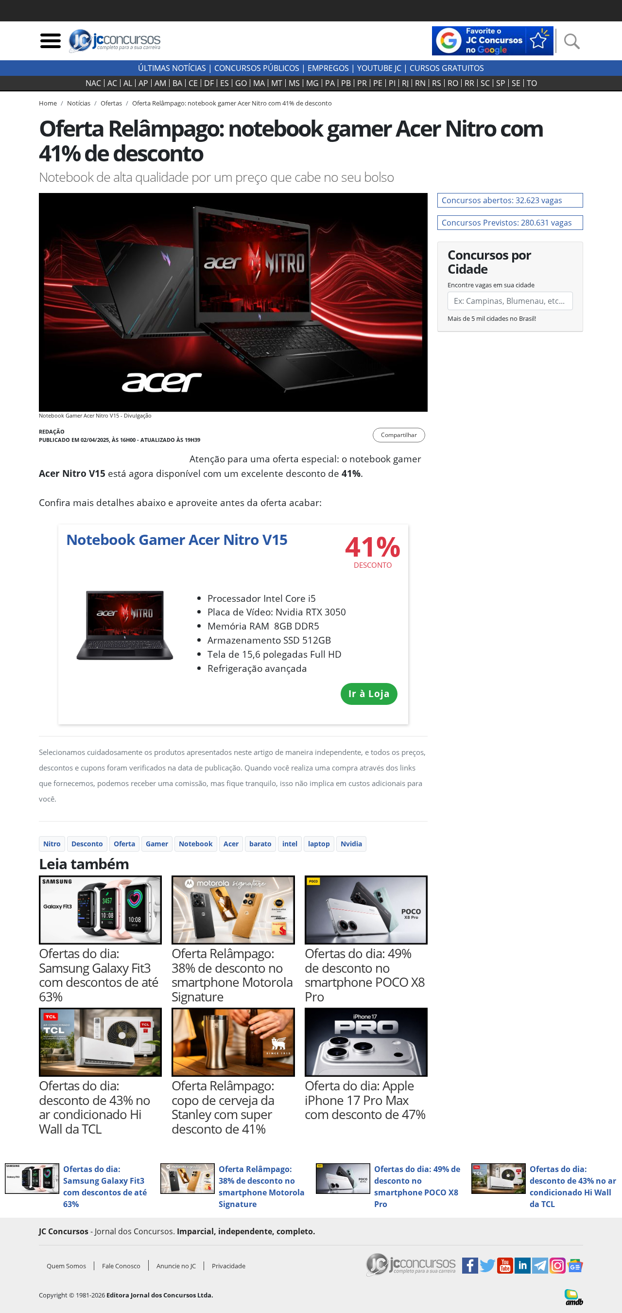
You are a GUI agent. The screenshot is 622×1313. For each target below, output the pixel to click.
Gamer (157, 843)
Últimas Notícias (172, 68)
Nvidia (351, 843)
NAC (93, 83)
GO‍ (241, 83)
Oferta (124, 843)
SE (516, 83)
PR (362, 83)
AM (160, 83)
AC (112, 83)
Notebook (196, 843)
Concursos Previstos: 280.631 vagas (507, 222)
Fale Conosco (121, 1265)
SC (485, 83)
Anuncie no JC (176, 1265)
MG (312, 83)
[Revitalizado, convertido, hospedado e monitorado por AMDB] (574, 1296)
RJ (405, 83)
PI (392, 83)
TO (532, 83)
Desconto (87, 843)
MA (259, 83)
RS (436, 83)
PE (377, 83)
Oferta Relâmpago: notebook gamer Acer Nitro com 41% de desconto (232, 103)
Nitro (52, 843)
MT (276, 83)
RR (469, 83)
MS (294, 83)
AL (127, 83)
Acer (231, 843)
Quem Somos (66, 1265)
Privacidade (228, 1265)
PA (330, 83)
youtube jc (379, 68)
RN (420, 83)
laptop (319, 843)
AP (143, 83)
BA (177, 83)
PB (346, 83)
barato (260, 843)
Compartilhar (399, 435)
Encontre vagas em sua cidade (491, 284)
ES (224, 83)
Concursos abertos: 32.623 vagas (502, 200)
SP (500, 83)
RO (453, 83)
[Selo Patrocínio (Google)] (492, 40)
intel (289, 843)
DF (209, 83)
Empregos (328, 68)
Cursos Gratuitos (447, 68)
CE (193, 83)
